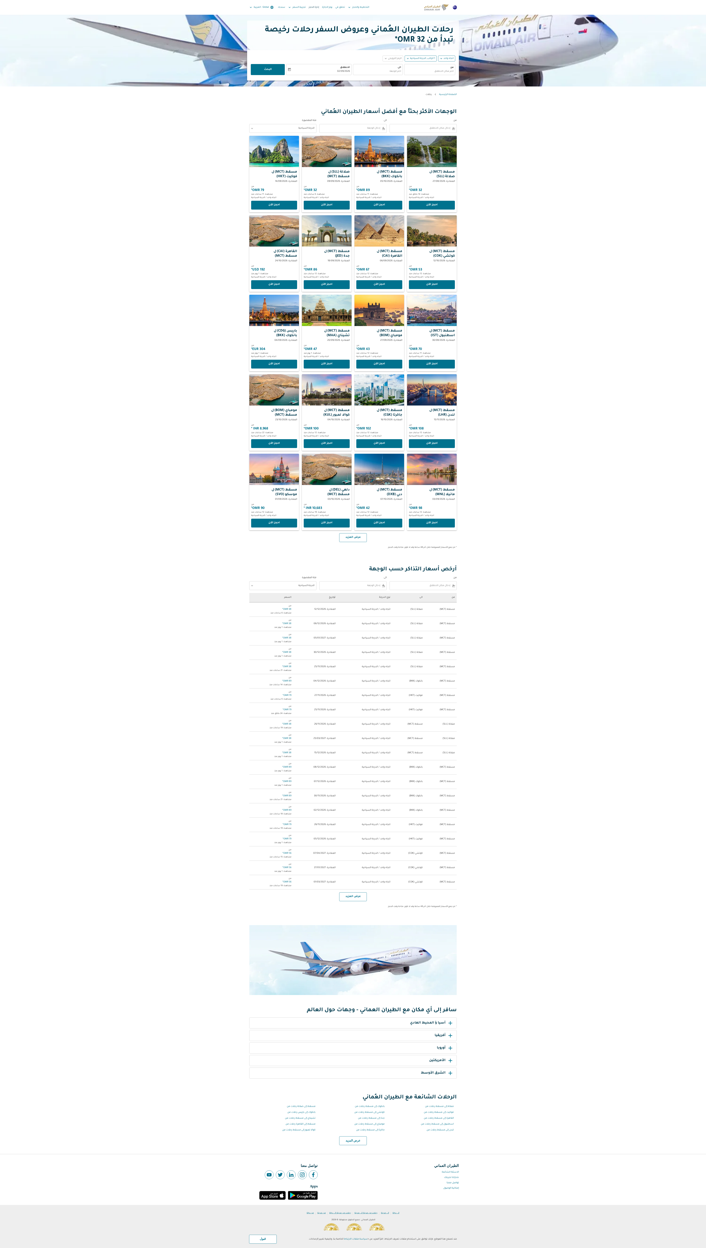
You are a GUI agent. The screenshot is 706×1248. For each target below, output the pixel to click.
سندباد (281, 7)
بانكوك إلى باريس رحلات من (301, 1112)
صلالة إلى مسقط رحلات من (439, 1106)
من (452, 67)
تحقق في (340, 7)
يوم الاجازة (327, 7)
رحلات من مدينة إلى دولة (340, 1213)
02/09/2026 (343, 71)
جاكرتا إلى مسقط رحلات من (370, 1130)
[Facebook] (313, 1174)
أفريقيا (440, 1035)
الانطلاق (345, 67)
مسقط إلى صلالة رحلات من (301, 1106)
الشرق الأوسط (433, 1073)
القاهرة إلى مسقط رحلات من (439, 1118)
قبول (263, 1239)
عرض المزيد (353, 1140)
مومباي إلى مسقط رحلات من (369, 1124)
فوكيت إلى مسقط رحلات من (439, 1112)
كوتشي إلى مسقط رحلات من (369, 1112)
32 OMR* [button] (410, 40)
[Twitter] (280, 1174)
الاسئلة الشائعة (450, 1172)
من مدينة (321, 1213)
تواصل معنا (453, 1183)
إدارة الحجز (314, 7)
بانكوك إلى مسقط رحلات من (370, 1106)
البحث (268, 69)
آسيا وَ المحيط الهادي (427, 1023)
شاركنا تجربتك (451, 1177)
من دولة (310, 1213)
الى (399, 67)
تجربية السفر (297, 7)
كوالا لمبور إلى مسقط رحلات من (298, 1130)
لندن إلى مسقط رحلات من (440, 1130)
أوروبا (441, 1048)
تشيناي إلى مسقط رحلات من (300, 1118)
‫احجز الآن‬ (432, 204)
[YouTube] (269, 1174)
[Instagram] (302, 1174)
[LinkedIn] (291, 1174)
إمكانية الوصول (451, 1188)
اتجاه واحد (448, 58)
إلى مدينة (385, 1213)
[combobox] (430, 71)
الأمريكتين (437, 1060)
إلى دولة (396, 1213)
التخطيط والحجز (358, 7)
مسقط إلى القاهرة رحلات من (300, 1124)
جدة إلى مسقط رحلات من (371, 1118)
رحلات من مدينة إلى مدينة (365, 1213)
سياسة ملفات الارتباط (356, 1239)
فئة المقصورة (309, 120)
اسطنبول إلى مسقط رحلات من (437, 1124)
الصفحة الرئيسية (448, 94)
